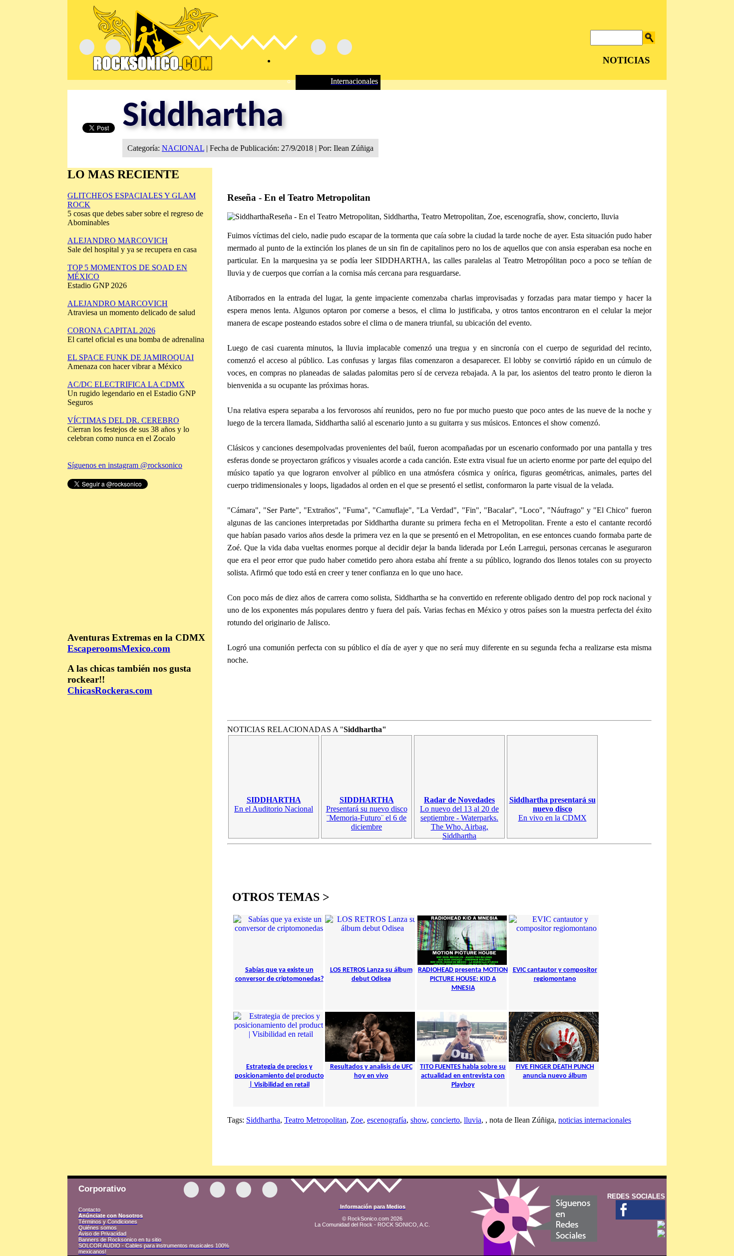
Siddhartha (263, 1120)
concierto (445, 1120)
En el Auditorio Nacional (273, 804)
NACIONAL (183, 148)
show (418, 1120)
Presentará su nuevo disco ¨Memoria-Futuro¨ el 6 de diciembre (366, 813)
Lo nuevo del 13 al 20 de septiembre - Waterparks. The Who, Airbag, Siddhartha (459, 818)
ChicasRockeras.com (109, 690)
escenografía (386, 1120)
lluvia (472, 1120)
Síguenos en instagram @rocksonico (124, 465)
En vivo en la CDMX (552, 809)
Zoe (357, 1120)
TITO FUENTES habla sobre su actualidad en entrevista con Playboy (463, 1076)
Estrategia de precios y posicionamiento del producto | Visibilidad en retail (279, 1076)
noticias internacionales (594, 1120)
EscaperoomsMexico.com (118, 648)
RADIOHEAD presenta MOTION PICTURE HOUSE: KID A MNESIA (463, 979)
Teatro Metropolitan (315, 1120)
